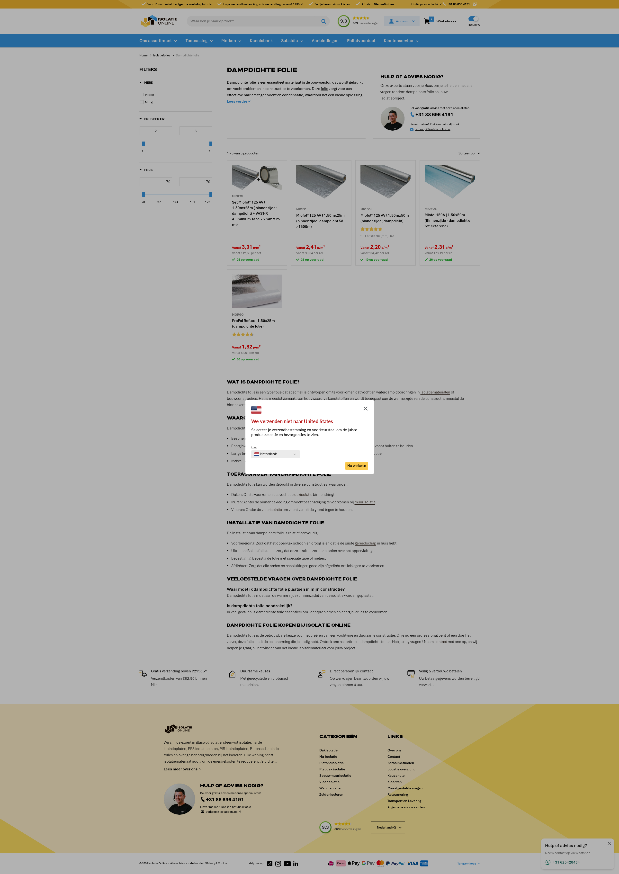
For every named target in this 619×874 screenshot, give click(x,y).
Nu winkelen (356, 466)
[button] (365, 409)
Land (254, 447)
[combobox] (265, 454)
